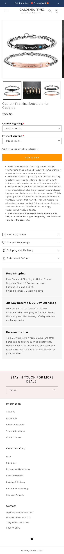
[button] (6, 11)
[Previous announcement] (5, 3)
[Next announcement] (58, 3)
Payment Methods (14, 476)
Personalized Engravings (18, 469)
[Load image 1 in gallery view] (12, 90)
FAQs (8, 456)
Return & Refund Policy (17, 488)
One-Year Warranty (15, 495)
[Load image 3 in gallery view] (52, 90)
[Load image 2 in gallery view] (32, 90)
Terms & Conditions (15, 431)
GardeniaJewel (36, 551)
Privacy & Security (15, 424)
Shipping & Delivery (15, 482)
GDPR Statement (14, 437)
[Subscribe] (54, 390)
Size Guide (11, 463)
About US (10, 412)
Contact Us (11, 418)
